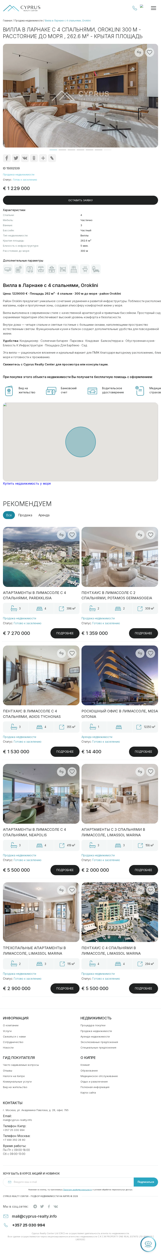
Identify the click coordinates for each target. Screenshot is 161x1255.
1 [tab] (53, 149)
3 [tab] (71, 149)
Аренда (43, 515)
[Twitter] (16, 158)
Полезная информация (94, 1087)
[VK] (25, 158)
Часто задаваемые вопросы (21, 1064)
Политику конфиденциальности (77, 1190)
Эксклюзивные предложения (99, 1042)
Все (9, 515)
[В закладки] (72, 534)
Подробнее (65, 633)
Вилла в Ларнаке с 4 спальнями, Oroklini (68, 20)
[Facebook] (7, 158)
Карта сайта (88, 1092)
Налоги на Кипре (14, 1076)
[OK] (34, 158)
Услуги (7, 1031)
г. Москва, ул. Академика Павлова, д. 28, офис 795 (36, 1110)
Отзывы (7, 1070)
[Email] (52, 158)
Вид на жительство (15, 1087)
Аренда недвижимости (96, 737)
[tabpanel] (80, 96)
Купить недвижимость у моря (27, 483)
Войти (143, 8)
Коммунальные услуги (17, 1081)
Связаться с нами (14, 1036)
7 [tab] (108, 149)
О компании (10, 1025)
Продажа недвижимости (28, 20)
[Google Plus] (43, 158)
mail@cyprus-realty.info (17, 1119)
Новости (8, 1047)
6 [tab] (98, 149)
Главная (7, 20)
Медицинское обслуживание (99, 1076)
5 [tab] (89, 149)
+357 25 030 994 (134, 8)
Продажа (25, 515)
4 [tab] (80, 149)
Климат (85, 1064)
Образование (89, 1070)
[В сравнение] (61, 534)
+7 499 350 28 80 (14, 1139)
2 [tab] (62, 149)
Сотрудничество (13, 1042)
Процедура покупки (92, 1025)
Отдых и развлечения (94, 1081)
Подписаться (146, 1181)
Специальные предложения (98, 1047)
